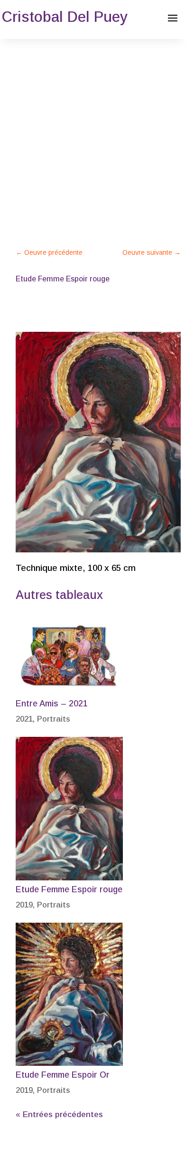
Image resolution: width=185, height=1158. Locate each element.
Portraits (53, 719)
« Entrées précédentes (59, 1114)
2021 (24, 719)
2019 (24, 904)
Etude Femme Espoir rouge (69, 889)
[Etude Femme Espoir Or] (69, 994)
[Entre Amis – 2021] (69, 657)
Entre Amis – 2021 (52, 703)
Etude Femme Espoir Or (63, 1075)
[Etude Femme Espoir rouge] (69, 808)
